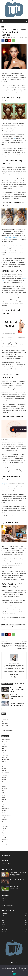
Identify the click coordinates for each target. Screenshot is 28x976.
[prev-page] (2, 709)
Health (4, 779)
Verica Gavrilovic (6, 37)
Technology (5, 826)
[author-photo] (14, 661)
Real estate (5, 813)
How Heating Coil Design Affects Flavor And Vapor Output (17, 689)
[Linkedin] (15, 677)
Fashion (4, 768)
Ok (14, 973)
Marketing (4, 797)
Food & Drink (5, 773)
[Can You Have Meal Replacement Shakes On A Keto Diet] (5, 874)
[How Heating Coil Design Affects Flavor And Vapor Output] (5, 689)
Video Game (5, 839)
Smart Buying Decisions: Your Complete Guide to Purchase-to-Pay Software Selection (21, 646)
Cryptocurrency (6, 759)
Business (4, 746)
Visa (3, 841)
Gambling (4, 775)
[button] (2, 21)
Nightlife (4, 804)
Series (3, 817)
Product (4, 810)
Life (3, 793)
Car (3, 748)
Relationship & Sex (7, 815)
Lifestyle (4, 795)
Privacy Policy (5, 725)
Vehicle (4, 837)
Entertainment (6, 764)
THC (3, 830)
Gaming (4, 777)
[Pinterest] (9, 40)
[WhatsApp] (13, 40)
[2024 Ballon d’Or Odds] (5, 888)
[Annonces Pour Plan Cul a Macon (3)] (5, 881)
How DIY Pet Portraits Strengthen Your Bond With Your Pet (6, 645)
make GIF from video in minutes (13, 237)
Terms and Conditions (7, 730)
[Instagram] (12, 677)
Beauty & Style (6, 739)
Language (4, 788)
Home (2, 24)
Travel (3, 835)
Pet (3, 806)
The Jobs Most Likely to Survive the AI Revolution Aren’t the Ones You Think (17, 703)
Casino (4, 750)
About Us (4, 717)
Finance (4, 770)
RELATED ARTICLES (7, 684)
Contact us (5, 719)
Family (4, 766)
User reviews (5, 483)
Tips (3, 833)
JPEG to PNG (14, 626)
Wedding (4, 844)
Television (4, 828)
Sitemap (4, 728)
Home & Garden (6, 781)
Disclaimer (5, 723)
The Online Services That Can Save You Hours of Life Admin (17, 696)
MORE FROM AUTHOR (19, 684)
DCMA (3, 721)
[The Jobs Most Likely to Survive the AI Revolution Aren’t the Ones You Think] (5, 703)
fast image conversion (6, 626)
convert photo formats (20, 624)
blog (6, 24)
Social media (5, 821)
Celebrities (5, 755)
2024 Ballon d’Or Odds (15, 886)
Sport (3, 824)
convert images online (10, 624)
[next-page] (5, 709)
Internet (4, 786)
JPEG (14, 138)
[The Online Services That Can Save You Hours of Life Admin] (5, 696)
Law (3, 790)
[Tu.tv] (14, 9)
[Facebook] (2, 40)
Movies (4, 799)
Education (4, 761)
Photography (5, 808)
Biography (4, 741)
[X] (6, 40)
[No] (26, 970)
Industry (4, 784)
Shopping (4, 819)
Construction (5, 757)
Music (3, 801)
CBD (3, 753)
